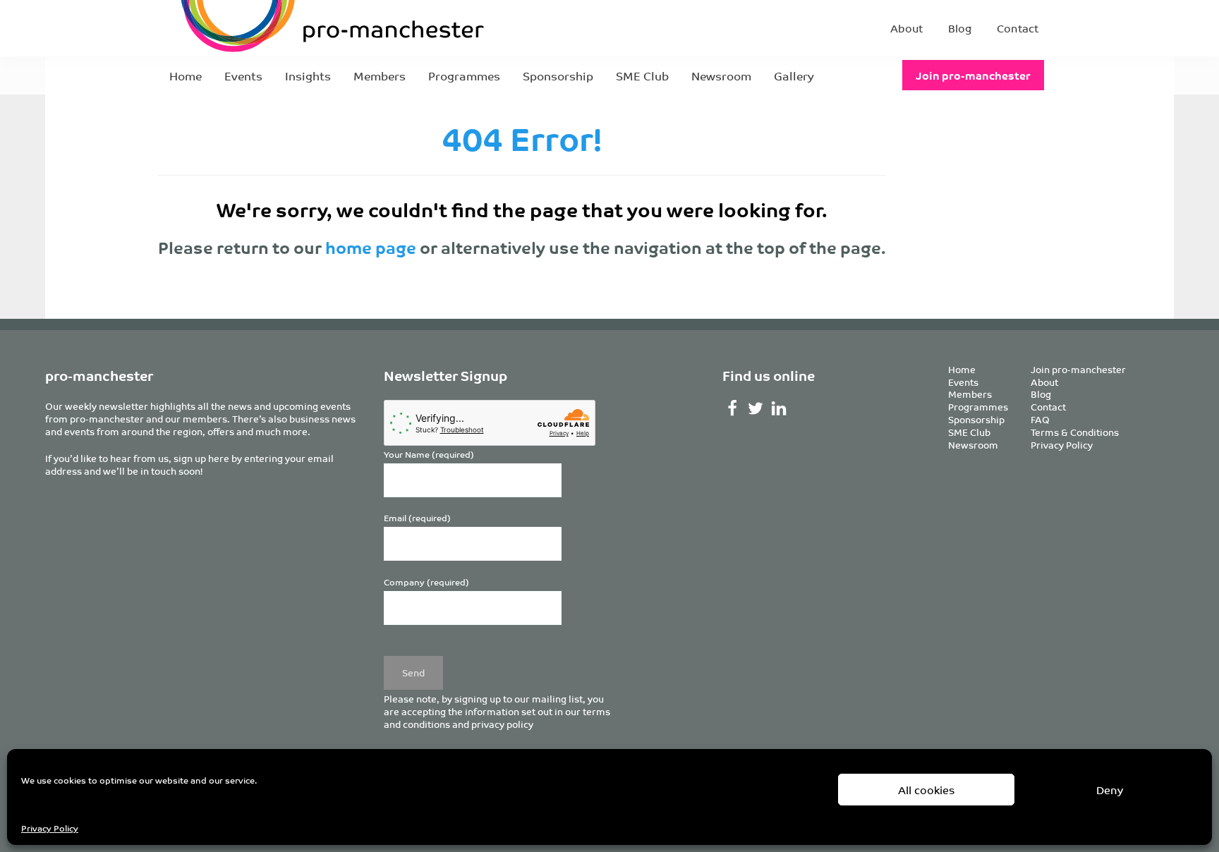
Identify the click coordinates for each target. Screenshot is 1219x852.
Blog (959, 27)
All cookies (926, 789)
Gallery (794, 75)
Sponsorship (558, 75)
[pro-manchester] (289, 28)
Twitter (756, 408)
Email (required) (417, 518)
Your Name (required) (429, 455)
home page (370, 247)
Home (185, 75)
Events (243, 75)
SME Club (642, 75)
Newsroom (721, 75)
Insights (308, 75)
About (906, 27)
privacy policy (502, 724)
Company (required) (426, 582)
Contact (1017, 27)
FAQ (1040, 419)
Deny (1109, 789)
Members (379, 75)
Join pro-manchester (973, 75)
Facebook (732, 408)
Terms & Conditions (1075, 432)
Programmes (464, 75)
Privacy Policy (49, 827)
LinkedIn (779, 408)
